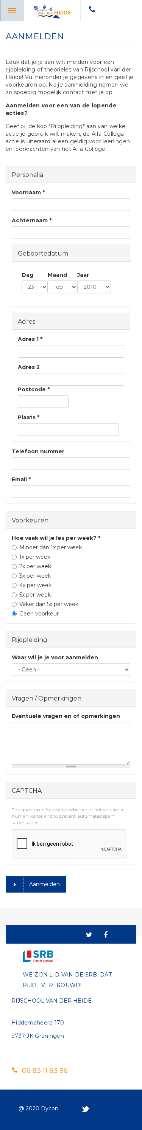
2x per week (35, 566)
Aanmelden (44, 884)
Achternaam (31, 220)
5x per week (35, 594)
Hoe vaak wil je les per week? (56, 538)
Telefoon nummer (38, 451)
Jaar (83, 274)
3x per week (35, 575)
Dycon (49, 1108)
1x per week (34, 556)
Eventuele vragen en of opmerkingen (66, 716)
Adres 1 (30, 339)
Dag (27, 274)
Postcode (34, 389)
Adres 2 (29, 367)
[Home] (52, 10)
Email (21, 479)
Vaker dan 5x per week (48, 604)
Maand (57, 274)
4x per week (35, 585)
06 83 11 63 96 (44, 1070)
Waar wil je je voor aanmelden (55, 657)
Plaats (28, 417)
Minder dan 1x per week (50, 547)
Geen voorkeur (39, 613)
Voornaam (28, 192)
